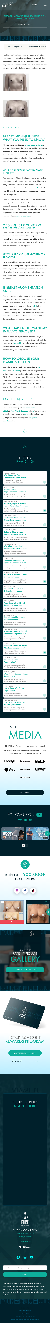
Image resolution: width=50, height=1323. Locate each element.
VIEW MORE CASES (11, 127)
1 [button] (23, 845)
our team (27, 414)
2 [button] (26, 845)
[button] (47, 833)
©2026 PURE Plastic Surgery (25, 1316)
